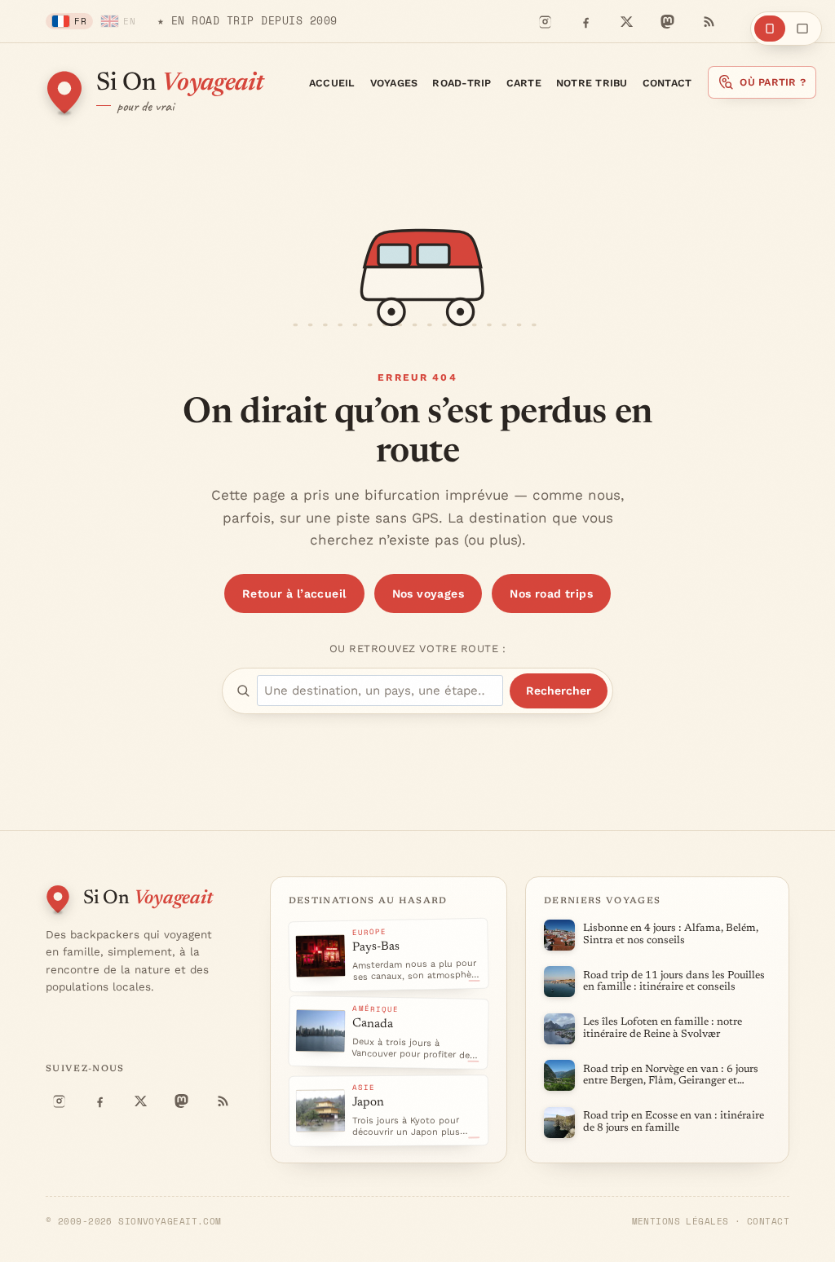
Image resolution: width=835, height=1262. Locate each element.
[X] (626, 21)
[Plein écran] (802, 28)
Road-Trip (461, 83)
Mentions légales (680, 1221)
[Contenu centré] (769, 28)
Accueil (332, 83)
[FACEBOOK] (585, 21)
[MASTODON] (667, 21)
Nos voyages (428, 593)
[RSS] (708, 21)
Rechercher (558, 690)
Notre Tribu (592, 83)
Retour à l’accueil (294, 593)
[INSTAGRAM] (545, 21)
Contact (667, 83)
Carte (523, 83)
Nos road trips (551, 593)
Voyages (394, 83)
